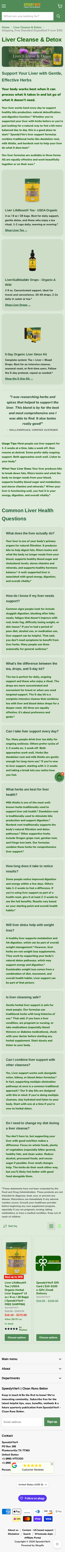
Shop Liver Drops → (18, 305)
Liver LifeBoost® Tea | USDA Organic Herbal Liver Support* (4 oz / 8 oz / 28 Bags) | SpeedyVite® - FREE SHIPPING (17, 1293)
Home (5, 27)
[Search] (58, 16)
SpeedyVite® (12, 1307)
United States (30, 1484)
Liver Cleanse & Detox (27, 27)
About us (13, 1530)
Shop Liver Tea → (16, 230)
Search (27, 1534)
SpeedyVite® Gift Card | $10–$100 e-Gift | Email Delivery (47, 1288)
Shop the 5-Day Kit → (19, 378)
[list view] (59, 1226)
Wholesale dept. (44, 1534)
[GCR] (14, 1465)
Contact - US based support (37, 1530)
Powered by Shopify (32, 1545)
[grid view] (51, 1226)
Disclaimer (13, 1534)
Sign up (52, 1421)
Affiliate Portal (32, 1537)
